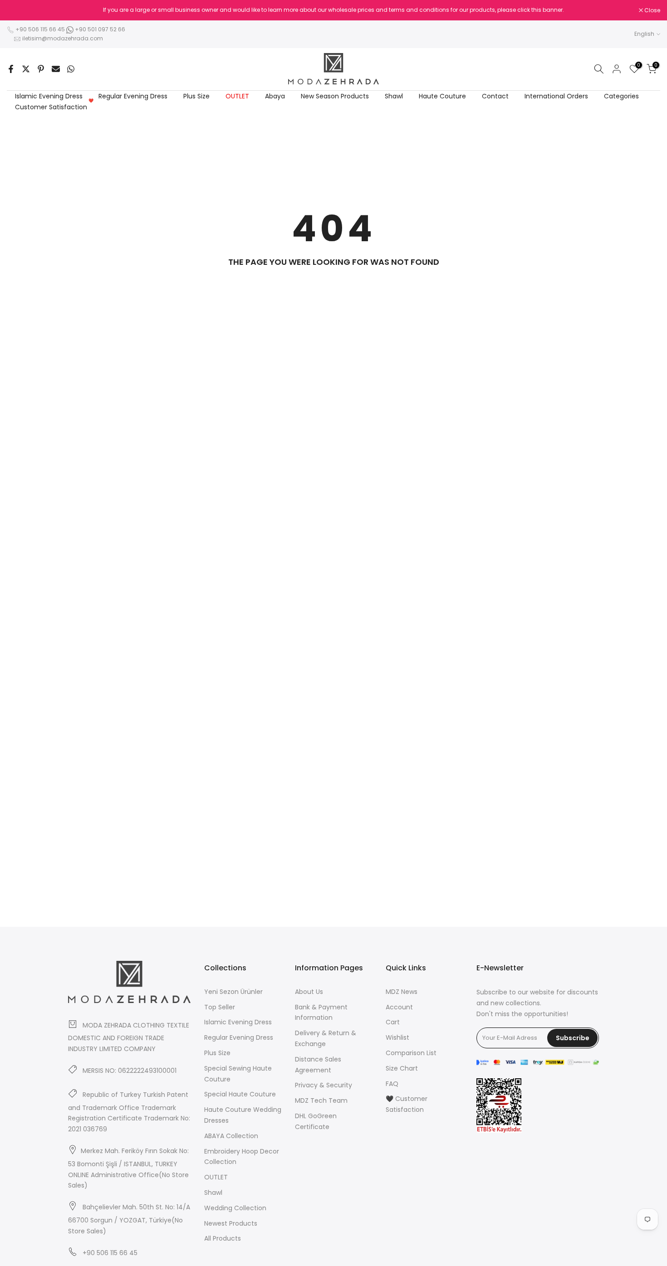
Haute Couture (442, 96)
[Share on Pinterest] (41, 68)
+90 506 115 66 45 (40, 29)
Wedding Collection (235, 1207)
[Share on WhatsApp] (71, 68)
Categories (621, 96)
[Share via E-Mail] (56, 68)
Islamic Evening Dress (49, 96)
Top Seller (219, 1007)
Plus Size (196, 96)
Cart (393, 1022)
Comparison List (411, 1052)
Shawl (394, 96)
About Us (309, 991)
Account (399, 1007)
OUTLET (237, 96)
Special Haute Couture (240, 1094)
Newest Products (230, 1223)
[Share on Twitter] (26, 68)
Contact (495, 96)
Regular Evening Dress (132, 96)
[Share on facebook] (11, 68)
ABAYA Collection (231, 1135)
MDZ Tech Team (321, 1100)
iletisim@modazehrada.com (62, 38)
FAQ (392, 1083)
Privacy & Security (323, 1085)
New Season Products (335, 96)
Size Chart (402, 1068)
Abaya (275, 96)
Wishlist (397, 1037)
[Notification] (333, 10)
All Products (222, 1238)
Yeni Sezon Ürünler (233, 991)
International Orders (556, 96)
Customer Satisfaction (54, 107)
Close (19, 10)
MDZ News (401, 991)
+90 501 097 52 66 (99, 29)
